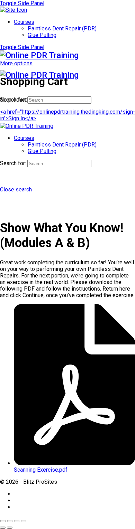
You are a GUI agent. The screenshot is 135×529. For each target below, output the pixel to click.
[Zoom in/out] (3, 521)
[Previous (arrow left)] (3, 528)
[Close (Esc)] (23, 521)
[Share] (16, 521)
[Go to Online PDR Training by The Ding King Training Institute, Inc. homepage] (39, 55)
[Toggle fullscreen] (9, 521)
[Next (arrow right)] (9, 528)
